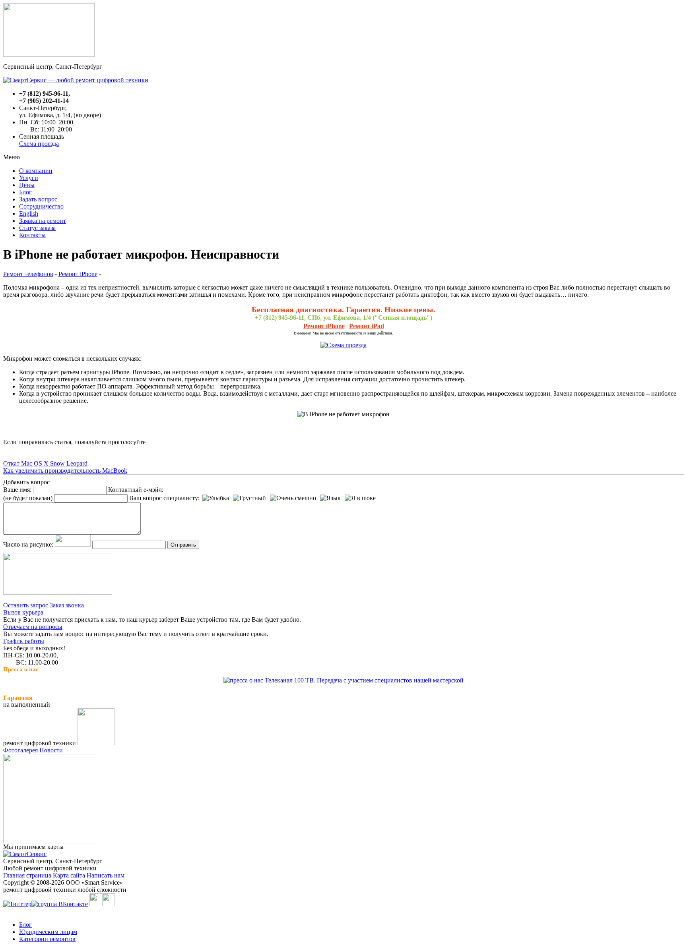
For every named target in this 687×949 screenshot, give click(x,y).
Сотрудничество (41, 206)
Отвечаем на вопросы (32, 626)
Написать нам (105, 875)
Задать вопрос (38, 199)
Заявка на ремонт (42, 220)
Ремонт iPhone (77, 274)
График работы (23, 641)
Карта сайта (69, 875)
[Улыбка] (215, 498)
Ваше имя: (17, 489)
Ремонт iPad (366, 326)
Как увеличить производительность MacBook (65, 470)
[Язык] (330, 498)
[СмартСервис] (25, 853)
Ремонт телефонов (28, 274)
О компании (35, 170)
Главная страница (27, 875)
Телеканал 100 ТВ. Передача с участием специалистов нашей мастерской (363, 680)
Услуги (28, 177)
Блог (25, 192)
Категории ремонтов (47, 938)
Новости (51, 750)
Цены (27, 185)
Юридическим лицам (48, 931)
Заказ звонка (67, 605)
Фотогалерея (20, 750)
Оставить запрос (25, 605)
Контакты (32, 235)
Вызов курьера (23, 612)
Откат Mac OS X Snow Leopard (45, 463)
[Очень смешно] (293, 498)
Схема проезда (39, 143)
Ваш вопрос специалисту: (164, 498)
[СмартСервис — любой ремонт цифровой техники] (75, 80)
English (28, 213)
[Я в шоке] (360, 498)
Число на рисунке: (28, 544)
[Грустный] (249, 498)
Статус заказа (37, 227)
